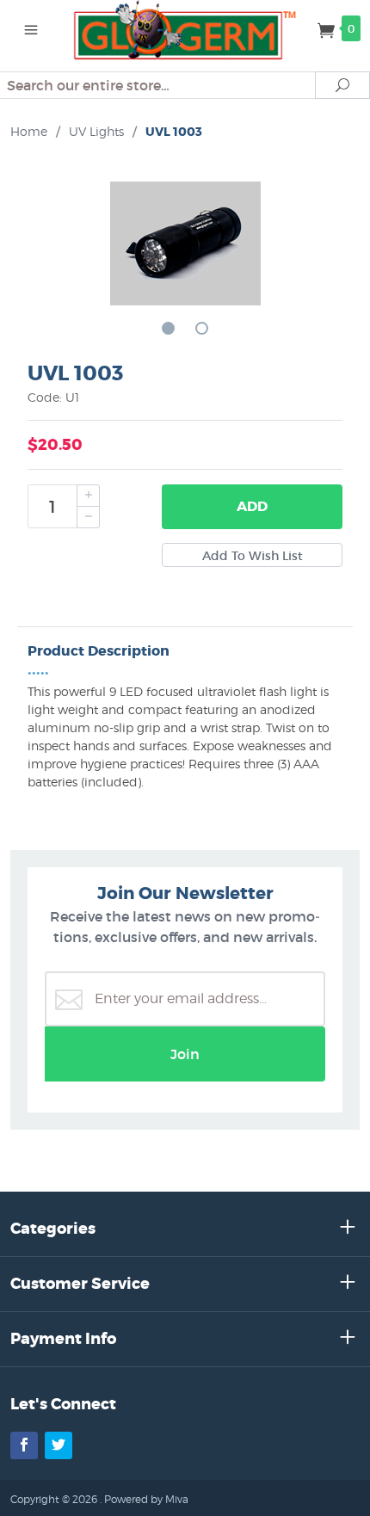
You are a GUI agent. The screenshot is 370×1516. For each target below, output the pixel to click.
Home (28, 131)
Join (185, 1054)
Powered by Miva (146, 1499)
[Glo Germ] (185, 28)
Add (252, 506)
